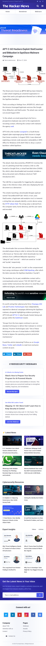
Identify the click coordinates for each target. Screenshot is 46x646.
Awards (25, 628)
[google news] (40, 615)
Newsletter (23, 11)
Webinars (38, 11)
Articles (41, 529)
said (12, 126)
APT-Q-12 (15, 315)
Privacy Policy (27, 631)
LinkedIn (19, 345)
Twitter (9, 345)
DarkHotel (19, 318)
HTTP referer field (11, 204)
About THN (6, 626)
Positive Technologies (17, 307)
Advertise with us (8, 628)
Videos (34, 529)
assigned (23, 132)
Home (8, 11)
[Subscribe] (39, 595)
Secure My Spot (12, 391)
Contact (5, 631)
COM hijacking (29, 270)
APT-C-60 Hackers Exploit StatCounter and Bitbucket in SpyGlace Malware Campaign (23, 53)
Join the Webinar (13, 422)
